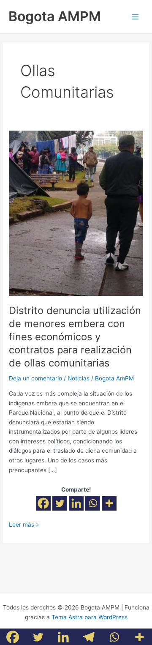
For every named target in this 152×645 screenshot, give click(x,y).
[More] (109, 503)
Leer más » (24, 524)
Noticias (79, 378)
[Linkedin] (76, 503)
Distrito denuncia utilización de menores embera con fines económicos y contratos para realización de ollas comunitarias (75, 336)
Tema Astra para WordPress (90, 617)
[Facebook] (43, 503)
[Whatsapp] (92, 503)
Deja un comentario (35, 378)
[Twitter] (59, 503)
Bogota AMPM (54, 16)
